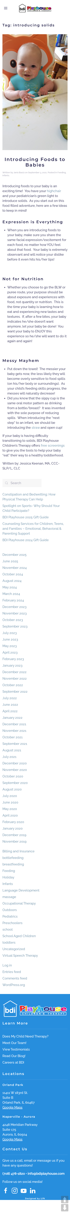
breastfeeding (13, 864)
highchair (54, 191)
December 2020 (14, 763)
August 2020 (12, 789)
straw (36, 428)
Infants (5, 175)
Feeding (61, 172)
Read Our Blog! (13, 1056)
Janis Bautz (19, 172)
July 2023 (9, 633)
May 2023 (9, 646)
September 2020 (15, 783)
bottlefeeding (12, 858)
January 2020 (12, 828)
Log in (7, 965)
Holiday (8, 877)
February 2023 (13, 659)
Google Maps (12, 1107)
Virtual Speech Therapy (20, 955)
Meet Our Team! (14, 1043)
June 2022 (10, 705)
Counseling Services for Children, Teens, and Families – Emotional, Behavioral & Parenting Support (33, 528)
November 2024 (14, 568)
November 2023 (14, 613)
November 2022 (14, 678)
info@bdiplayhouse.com (46, 1174)
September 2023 (15, 626)
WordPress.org (13, 985)
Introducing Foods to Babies (35, 162)
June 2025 (10, 561)
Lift (43, 1198)
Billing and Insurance (18, 851)
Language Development (20, 890)
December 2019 (14, 835)
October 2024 (12, 574)
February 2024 (13, 600)
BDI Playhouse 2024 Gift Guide (25, 540)
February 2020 (13, 822)
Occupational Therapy (19, 903)
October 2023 (12, 620)
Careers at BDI (13, 1062)
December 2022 (14, 672)
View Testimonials (16, 1049)
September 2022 (15, 692)
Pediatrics (10, 916)
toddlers (8, 942)
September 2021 (14, 744)
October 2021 (12, 737)
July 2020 (9, 796)
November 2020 (14, 770)
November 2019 (14, 841)
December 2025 (14, 555)
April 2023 (10, 652)
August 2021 (11, 750)
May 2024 (9, 587)
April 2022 (10, 711)
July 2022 (9, 698)
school (7, 929)
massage (9, 897)
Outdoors (9, 910)
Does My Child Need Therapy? (25, 1036)
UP (64, 1199)
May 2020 (9, 809)
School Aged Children (19, 936)
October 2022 (12, 685)
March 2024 (11, 594)
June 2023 (10, 639)
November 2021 (14, 731)
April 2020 (10, 815)
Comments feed (14, 978)
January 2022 (12, 718)
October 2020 (12, 776)
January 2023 (12, 665)
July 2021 (9, 757)
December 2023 (14, 607)
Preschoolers (12, 923)
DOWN (64, 1207)
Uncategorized (13, 949)
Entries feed (11, 972)
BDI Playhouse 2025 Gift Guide (25, 517)
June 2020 (10, 802)
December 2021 (14, 724)
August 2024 (11, 581)
